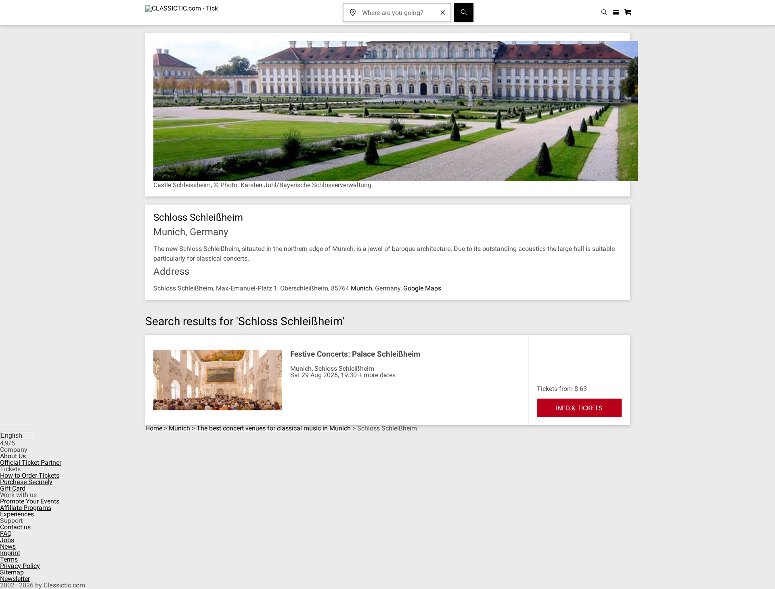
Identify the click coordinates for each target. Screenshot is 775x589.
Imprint (10, 553)
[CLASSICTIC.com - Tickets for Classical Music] (181, 12)
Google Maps (422, 288)
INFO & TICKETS (579, 408)
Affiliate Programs (25, 508)
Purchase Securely (26, 482)
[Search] (463, 12)
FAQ (6, 533)
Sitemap (12, 572)
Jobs (7, 540)
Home (153, 428)
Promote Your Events (29, 501)
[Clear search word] (443, 12)
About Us (13, 456)
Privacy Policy (20, 566)
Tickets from (555, 389)
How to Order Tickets (29, 475)
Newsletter (15, 579)
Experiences (17, 514)
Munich (361, 288)
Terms (9, 559)
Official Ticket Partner (30, 462)
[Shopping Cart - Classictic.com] (628, 13)
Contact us (15, 527)
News (8, 546)
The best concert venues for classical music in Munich (274, 428)
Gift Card (12, 488)
